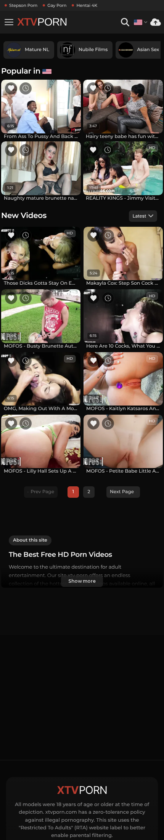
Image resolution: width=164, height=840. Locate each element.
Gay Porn (56, 5)
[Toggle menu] (8, 22)
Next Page (122, 492)
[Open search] (125, 22)
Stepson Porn (23, 5)
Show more (82, 581)
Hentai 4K (86, 5)
